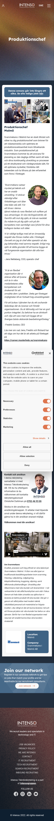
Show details (39, 438)
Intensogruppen (28, 783)
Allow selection (27, 456)
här (41, 93)
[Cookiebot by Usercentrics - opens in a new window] (33, 353)
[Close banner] (50, 353)
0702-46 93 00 (34, 501)
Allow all (27, 447)
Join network (25, 686)
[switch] (47, 410)
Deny (27, 465)
